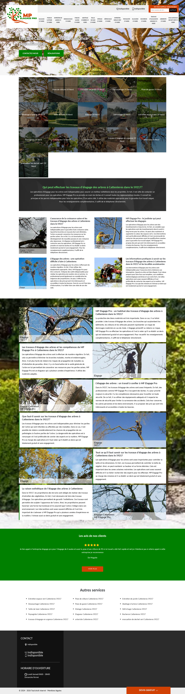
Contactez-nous (30, 54)
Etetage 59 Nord (99, 20)
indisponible (124, 9)
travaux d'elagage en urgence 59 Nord (153, 20)
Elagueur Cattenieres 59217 (86, 614)
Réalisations (54, 54)
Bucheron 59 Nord (144, 20)
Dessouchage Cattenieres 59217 (41, 604)
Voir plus (92, 569)
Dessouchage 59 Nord (68, 20)
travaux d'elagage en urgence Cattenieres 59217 (48, 620)
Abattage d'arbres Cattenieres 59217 (137, 604)
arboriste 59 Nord (163, 20)
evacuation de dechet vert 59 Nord (173, 20)
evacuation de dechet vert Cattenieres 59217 (140, 620)
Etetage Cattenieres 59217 (86, 609)
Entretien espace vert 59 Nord (117, 20)
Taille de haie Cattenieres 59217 (41, 609)
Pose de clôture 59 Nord (49, 20)
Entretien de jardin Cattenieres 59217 (137, 599)
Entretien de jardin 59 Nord (58, 20)
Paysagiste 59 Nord (126, 20)
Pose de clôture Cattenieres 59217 (89, 599)
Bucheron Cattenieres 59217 (134, 614)
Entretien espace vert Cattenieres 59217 (44, 599)
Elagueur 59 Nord (135, 20)
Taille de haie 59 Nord (93, 20)
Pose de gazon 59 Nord (77, 20)
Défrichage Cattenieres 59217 (134, 609)
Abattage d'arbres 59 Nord (85, 20)
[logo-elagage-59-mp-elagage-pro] (22, 14)
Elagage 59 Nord (41, 20)
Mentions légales (54, 691)
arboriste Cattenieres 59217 (86, 620)
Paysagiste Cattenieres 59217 (40, 614)
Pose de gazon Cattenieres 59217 (88, 604)
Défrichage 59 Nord (108, 20)
